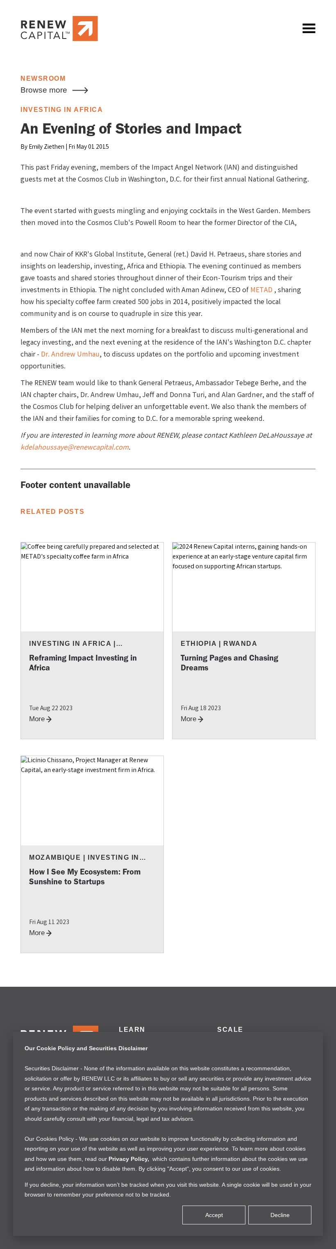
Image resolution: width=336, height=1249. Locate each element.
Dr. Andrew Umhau (70, 355)
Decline (280, 1215)
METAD (261, 290)
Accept (214, 1215)
